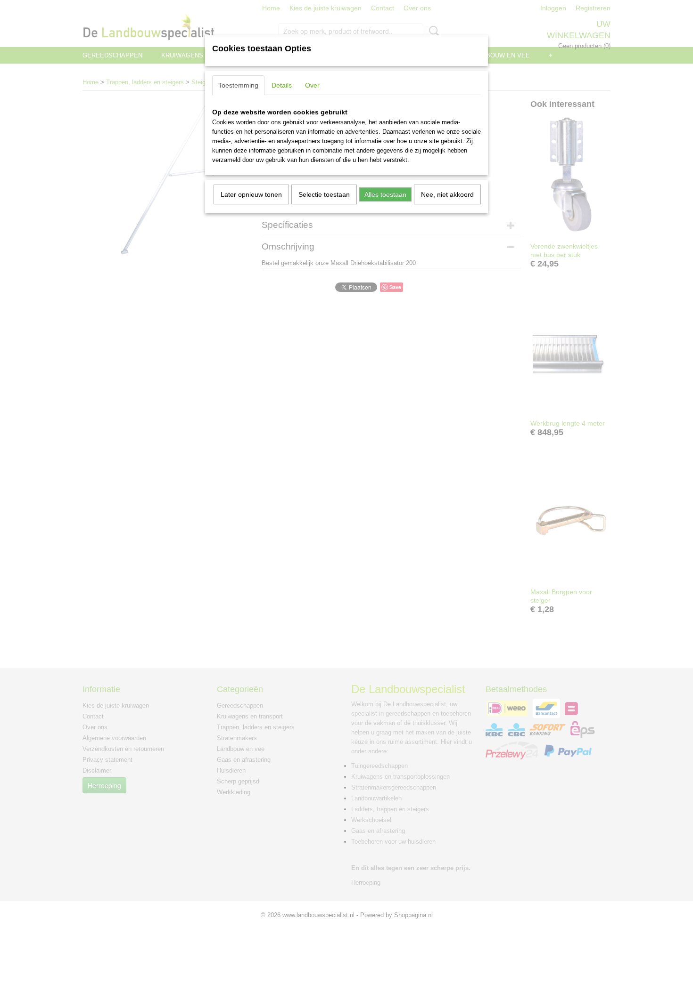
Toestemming (238, 85)
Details (282, 85)
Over (312, 85)
